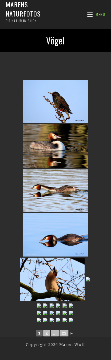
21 (64, 333)
